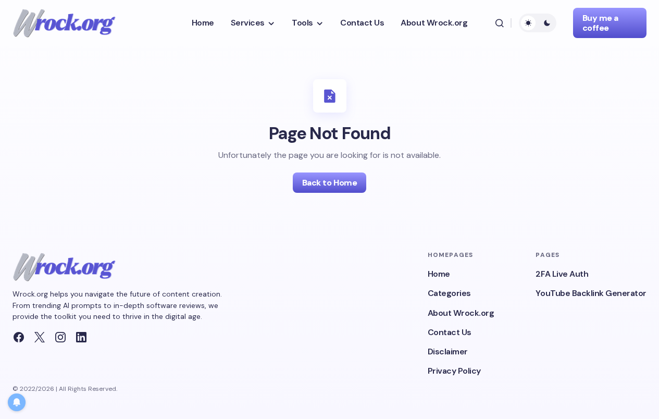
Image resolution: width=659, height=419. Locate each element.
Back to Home (329, 182)
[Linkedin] (81, 337)
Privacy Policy (454, 370)
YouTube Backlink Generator (591, 293)
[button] (499, 23)
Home (439, 273)
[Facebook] (18, 337)
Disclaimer (448, 351)
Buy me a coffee (600, 23)
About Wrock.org (461, 312)
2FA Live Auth (562, 273)
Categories (449, 293)
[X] (39, 337)
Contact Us (449, 332)
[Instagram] (60, 337)
